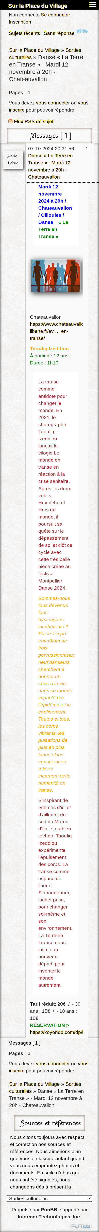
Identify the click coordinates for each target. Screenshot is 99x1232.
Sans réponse (59, 33)
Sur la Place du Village (37, 6)
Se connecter (55, 14)
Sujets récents (24, 33)
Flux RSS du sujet (33, 121)
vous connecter (53, 102)
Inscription (20, 22)
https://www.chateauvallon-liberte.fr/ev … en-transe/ (59, 331)
